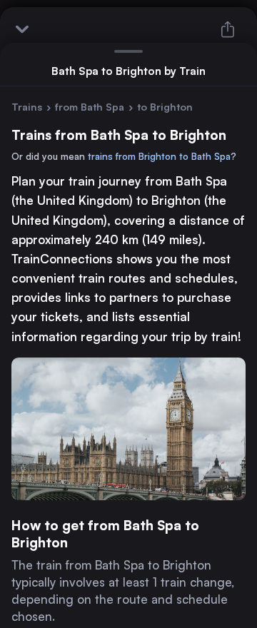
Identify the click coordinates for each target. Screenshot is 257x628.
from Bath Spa (89, 107)
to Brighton (165, 107)
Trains (26, 107)
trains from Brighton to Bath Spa (159, 156)
